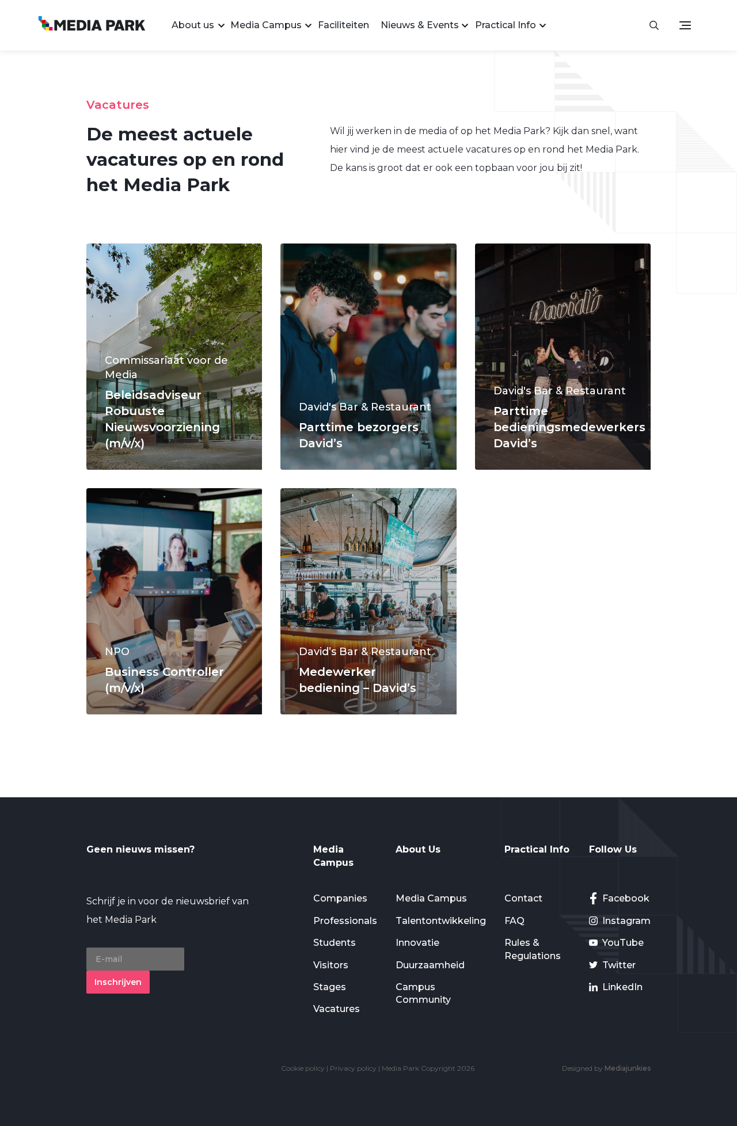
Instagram (626, 920)
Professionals (345, 920)
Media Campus (266, 25)
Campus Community (423, 993)
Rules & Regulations (532, 949)
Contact (523, 898)
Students (334, 942)
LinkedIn (622, 987)
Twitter (619, 965)
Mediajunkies (628, 1068)
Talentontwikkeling (441, 920)
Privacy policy (353, 1068)
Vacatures (336, 1008)
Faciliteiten (343, 25)
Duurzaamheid (430, 965)
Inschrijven (118, 982)
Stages (329, 987)
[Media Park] (92, 25)
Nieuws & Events (420, 25)
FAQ (514, 920)
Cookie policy (303, 1068)
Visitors (330, 965)
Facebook (625, 898)
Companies (340, 898)
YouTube (623, 942)
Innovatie (417, 942)
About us (193, 25)
